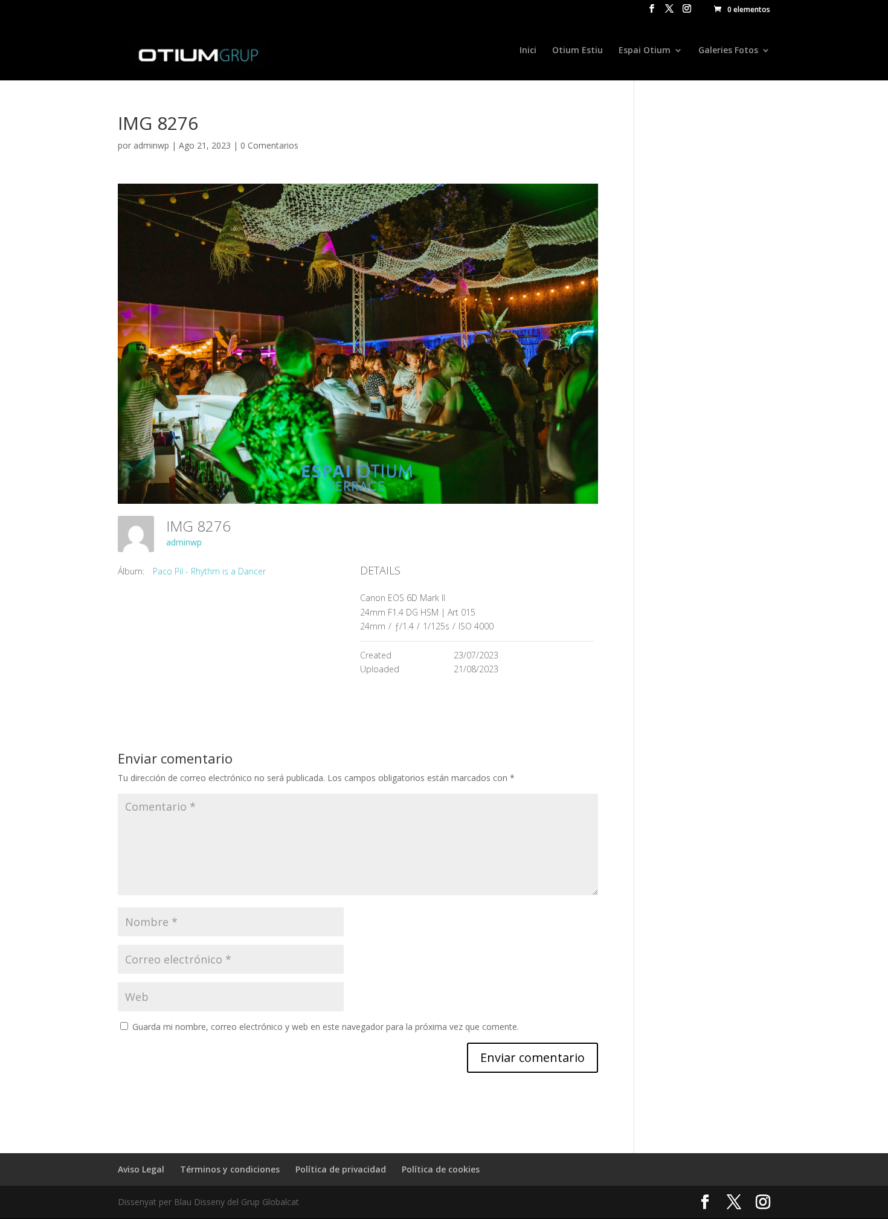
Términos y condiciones (230, 1169)
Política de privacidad (340, 1169)
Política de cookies (441, 1169)
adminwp (151, 145)
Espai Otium (645, 51)
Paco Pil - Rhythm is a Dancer (209, 571)
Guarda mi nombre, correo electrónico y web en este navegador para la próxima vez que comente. (325, 1026)
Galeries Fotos (728, 51)
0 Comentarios (269, 145)
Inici (528, 51)
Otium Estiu (577, 51)
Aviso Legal (141, 1169)
